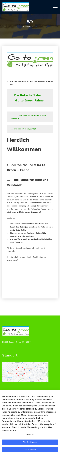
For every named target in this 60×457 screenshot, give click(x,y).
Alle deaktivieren (30, 442)
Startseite (27, 26)
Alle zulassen (30, 450)
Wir (36, 26)
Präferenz (30, 434)
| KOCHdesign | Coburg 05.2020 (16, 342)
